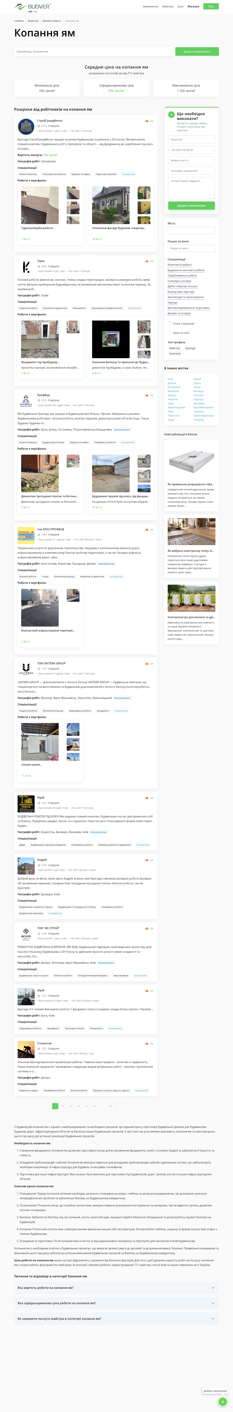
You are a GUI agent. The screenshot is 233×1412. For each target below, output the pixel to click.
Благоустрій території (181, 291)
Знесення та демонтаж (55, 308)
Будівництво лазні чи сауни (33, 975)
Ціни (181, 6)
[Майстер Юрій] (26, 803)
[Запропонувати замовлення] (152, 121)
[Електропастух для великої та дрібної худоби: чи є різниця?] (191, 598)
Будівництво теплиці (53, 442)
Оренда (172, 302)
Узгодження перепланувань (93, 975)
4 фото (96, 373)
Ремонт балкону (28, 174)
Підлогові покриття (106, 174)
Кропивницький (203, 407)
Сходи (45, 576)
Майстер (174, 348)
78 (110, 1106)
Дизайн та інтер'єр (179, 313)
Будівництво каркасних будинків (48, 844)
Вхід (211, 6)
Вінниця (198, 391)
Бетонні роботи (79, 1090)
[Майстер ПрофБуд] (26, 401)
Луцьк (171, 419)
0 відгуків (53, 125)
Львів (197, 387)
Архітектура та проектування (186, 297)
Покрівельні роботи (104, 442)
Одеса (197, 383)
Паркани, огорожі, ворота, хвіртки (111, 1090)
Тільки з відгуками (183, 323)
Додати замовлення (197, 51)
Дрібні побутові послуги (183, 286)
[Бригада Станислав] (26, 1049)
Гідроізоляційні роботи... (38, 228)
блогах (192, 434)
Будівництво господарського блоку (77, 906)
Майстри (167, 6)
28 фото (97, 239)
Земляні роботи (27, 576)
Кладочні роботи (28, 308)
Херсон (172, 395)
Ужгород (198, 419)
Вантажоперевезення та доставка (188, 307)
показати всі (128, 174)
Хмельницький (176, 407)
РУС (36, 11)
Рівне (171, 411)
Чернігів (173, 399)
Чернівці (199, 411)
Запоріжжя (174, 387)
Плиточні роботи (63, 975)
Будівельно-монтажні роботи (186, 270)
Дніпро (172, 383)
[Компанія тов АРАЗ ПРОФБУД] (26, 535)
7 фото (25, 239)
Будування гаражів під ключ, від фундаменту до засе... (129, 496)
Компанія (174, 353)
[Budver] (33, 6)
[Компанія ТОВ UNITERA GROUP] (26, 669)
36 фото (97, 507)
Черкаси (198, 399)
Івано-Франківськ (204, 415)
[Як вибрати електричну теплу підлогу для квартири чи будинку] (191, 531)
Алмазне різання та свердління (114, 844)
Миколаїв (173, 391)
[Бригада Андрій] (26, 865)
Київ (170, 379)
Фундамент (103, 710)
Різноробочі (79, 308)
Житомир (199, 403)
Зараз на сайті (181, 332)
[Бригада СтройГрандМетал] (26, 126)
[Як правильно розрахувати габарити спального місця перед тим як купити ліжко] (191, 461)
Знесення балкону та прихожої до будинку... (122, 362)
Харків (197, 379)
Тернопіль (174, 415)
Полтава (198, 395)
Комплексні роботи (180, 264)
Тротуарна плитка (74, 1028)
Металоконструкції (64, 576)
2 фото (25, 373)
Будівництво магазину (31, 913)
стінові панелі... (31, 764)
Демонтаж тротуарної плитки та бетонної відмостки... (58, 496)
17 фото (26, 775)
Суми (171, 403)
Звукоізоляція (120, 975)
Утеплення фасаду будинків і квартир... (119, 228)
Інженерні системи (179, 281)
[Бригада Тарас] (26, 267)
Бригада (190, 348)
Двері (22, 844)
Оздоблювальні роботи (182, 275)
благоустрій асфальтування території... (48, 630)
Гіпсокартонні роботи (54, 174)
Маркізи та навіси (80, 174)
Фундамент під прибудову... (40, 362)
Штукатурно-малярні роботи (107, 308)
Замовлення (150, 6)
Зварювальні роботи (80, 710)
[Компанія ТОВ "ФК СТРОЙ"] (26, 934)
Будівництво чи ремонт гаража (35, 906)
